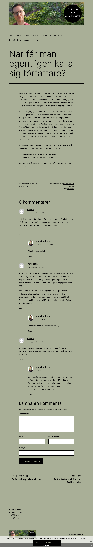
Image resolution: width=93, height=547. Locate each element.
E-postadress (54, 436)
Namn (22, 436)
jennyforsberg (25, 186)
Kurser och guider (40, 35)
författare (70, 189)
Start (11, 35)
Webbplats (23, 448)
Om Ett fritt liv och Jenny (19, 40)
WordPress (79, 534)
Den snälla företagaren (28, 127)
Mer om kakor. (51, 543)
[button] (37, 40)
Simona (30, 209)
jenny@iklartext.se (16, 518)
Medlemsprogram (23, 35)
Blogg (56, 35)
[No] (91, 541)
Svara (21, 234)
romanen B (60, 130)
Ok (37, 543)
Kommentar (24, 414)
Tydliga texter (46, 124)
